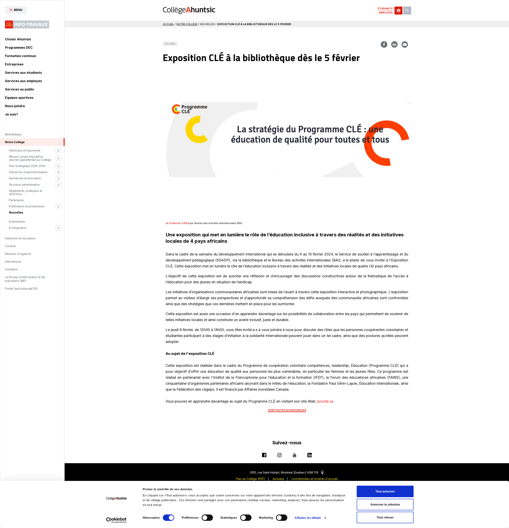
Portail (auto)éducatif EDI (21, 288)
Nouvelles (16, 212)
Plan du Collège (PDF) (250, 478)
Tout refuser (385, 517)
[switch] (207, 517)
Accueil (168, 24)
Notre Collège (187, 24)
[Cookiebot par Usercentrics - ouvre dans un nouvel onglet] (116, 520)
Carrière (10, 246)
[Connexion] (398, 11)
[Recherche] (407, 11)
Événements (17, 221)
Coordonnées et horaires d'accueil (314, 478)
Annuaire (278, 478)
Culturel (170, 43)
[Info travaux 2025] (27, 24)
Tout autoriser (385, 491)
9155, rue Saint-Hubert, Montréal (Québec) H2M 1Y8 (286, 472)
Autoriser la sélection (385, 504)
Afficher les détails (308, 517)
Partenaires (16, 200)
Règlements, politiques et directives (25, 192)
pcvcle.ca (325, 401)
